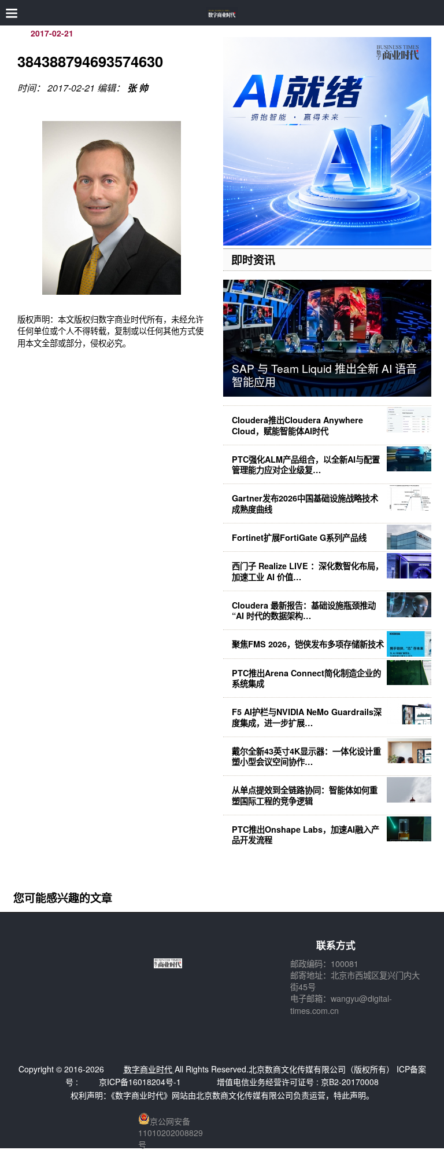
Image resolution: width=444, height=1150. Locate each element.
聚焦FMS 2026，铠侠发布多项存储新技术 (308, 644)
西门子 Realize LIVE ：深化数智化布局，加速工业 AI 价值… (307, 571)
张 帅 (137, 87)
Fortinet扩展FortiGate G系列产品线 (299, 537)
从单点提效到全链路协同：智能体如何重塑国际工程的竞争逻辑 (305, 795)
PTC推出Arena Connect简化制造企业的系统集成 (306, 678)
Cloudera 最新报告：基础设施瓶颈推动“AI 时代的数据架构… (304, 610)
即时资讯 (253, 259)
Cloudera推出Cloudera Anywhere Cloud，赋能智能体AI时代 (297, 425)
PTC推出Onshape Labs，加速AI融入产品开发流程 (305, 834)
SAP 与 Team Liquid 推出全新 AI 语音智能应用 (324, 374)
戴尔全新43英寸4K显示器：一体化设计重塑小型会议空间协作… (306, 756)
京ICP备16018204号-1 (140, 1081)
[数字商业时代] (222, 13)
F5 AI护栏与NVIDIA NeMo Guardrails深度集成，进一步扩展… (307, 717)
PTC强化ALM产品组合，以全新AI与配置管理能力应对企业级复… (306, 464)
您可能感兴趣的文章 (62, 897)
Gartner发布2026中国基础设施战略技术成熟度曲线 (305, 503)
